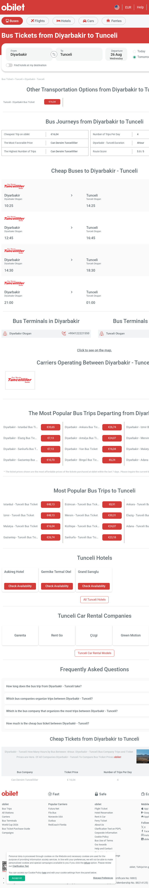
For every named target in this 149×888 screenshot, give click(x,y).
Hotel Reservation (104, 812)
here (44, 872)
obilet (117, 757)
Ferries (116, 21)
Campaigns (8, 832)
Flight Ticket (101, 808)
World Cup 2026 (10, 824)
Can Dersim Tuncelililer (64, 142)
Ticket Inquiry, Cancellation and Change (107, 854)
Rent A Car (100, 816)
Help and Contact (103, 848)
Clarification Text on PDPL (108, 828)
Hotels (65, 21)
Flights (39, 21)
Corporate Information (106, 832)
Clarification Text (21, 866)
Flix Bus (52, 812)
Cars (90, 21)
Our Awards (101, 844)
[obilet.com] (21, 10)
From (14, 50)
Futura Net (53, 808)
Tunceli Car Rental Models (94, 653)
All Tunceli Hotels (94, 599)
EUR (128, 7)
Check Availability (20, 586)
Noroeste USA (55, 816)
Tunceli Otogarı (115, 333)
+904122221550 (78, 333)
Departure (116, 50)
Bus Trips (7, 808)
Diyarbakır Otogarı (20, 333)
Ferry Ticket (101, 820)
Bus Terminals (9, 820)
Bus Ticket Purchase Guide (16, 828)
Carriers (6, 816)
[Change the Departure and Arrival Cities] (54, 54)
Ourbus (52, 820)
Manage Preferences (103, 878)
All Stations (8, 812)
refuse (87, 863)
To (62, 50)
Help (140, 7)
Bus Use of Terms (104, 840)
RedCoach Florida (57, 824)
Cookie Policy (101, 836)
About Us (99, 824)
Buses (14, 21)
